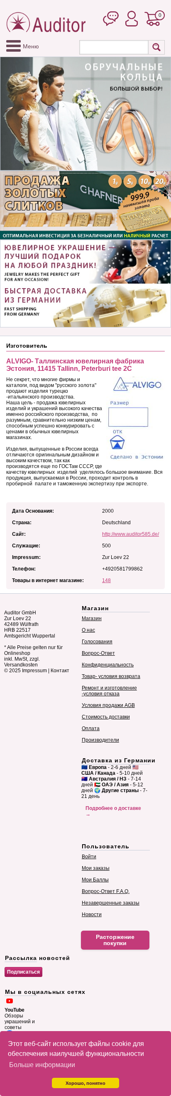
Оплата (91, 728)
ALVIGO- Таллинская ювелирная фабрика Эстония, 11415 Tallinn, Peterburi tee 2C (75, 365)
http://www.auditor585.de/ (130, 534)
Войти (89, 857)
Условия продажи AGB (108, 705)
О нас (88, 630)
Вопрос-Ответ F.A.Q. (105, 891)
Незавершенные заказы (110, 903)
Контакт (60, 670)
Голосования (97, 642)
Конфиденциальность (108, 665)
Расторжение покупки (115, 940)
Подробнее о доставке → (113, 811)
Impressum (34, 670)
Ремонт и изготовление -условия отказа (109, 691)
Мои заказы (96, 868)
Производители (100, 740)
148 (106, 580)
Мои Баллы (95, 880)
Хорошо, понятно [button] (85, 1083)
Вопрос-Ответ (98, 653)
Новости (92, 914)
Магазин (92, 618)
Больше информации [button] (42, 1064)
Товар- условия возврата (111, 676)
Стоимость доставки (106, 717)
